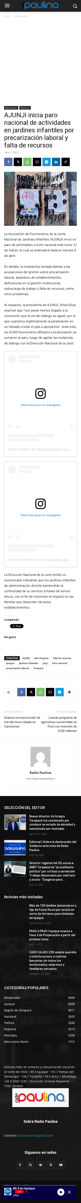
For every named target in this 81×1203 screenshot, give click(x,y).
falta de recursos (62, 658)
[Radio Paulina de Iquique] (40, 5)
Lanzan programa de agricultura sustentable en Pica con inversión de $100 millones (59, 724)
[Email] (37, 162)
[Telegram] (46, 162)
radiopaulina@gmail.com (35, 1135)
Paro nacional (59, 663)
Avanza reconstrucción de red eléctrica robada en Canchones (22, 722)
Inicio (7, 16)
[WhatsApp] (27, 162)
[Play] (60, 1192)
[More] (69, 692)
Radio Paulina (40, 772)
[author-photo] (40, 767)
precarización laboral (17, 668)
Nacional (25, 107)
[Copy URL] (65, 162)
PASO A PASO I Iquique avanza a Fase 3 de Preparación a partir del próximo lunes (52, 935)
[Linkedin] (56, 162)
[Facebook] (8, 162)
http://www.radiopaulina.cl (40, 778)
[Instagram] (30, 1165)
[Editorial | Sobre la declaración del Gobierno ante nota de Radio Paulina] (15, 847)
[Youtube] (61, 1165)
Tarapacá (38, 668)
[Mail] (40, 1165)
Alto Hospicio (41, 658)
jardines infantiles (28, 663)
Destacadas (21, 16)
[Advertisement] (40, 62)
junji (45, 663)
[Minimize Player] (69, 1192)
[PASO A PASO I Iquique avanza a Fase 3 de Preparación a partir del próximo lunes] (15, 937)
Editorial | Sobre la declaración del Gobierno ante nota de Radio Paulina (52, 846)
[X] (18, 162)
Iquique (10, 663)
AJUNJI (26, 658)
